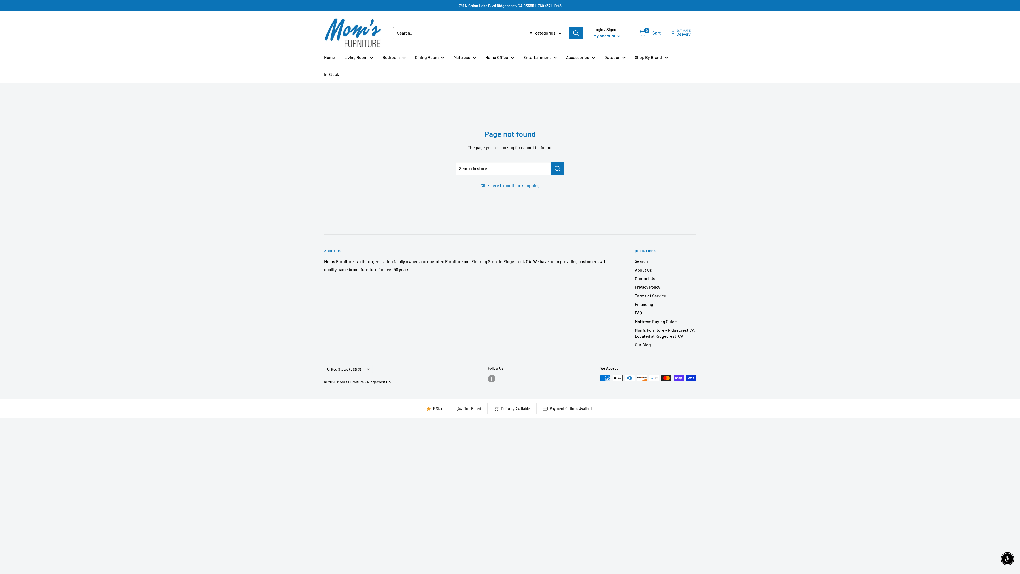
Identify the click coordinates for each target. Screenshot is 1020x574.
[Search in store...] (557, 168)
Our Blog (643, 344)
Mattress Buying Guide (656, 321)
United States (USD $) (344, 369)
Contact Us (645, 278)
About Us (643, 269)
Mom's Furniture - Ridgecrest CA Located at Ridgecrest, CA (665, 332)
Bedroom (391, 57)
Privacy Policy (647, 286)
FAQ (638, 312)
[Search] (576, 33)
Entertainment (537, 57)
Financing (644, 304)
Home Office (496, 57)
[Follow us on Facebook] (491, 378)
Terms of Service (650, 295)
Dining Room (427, 57)
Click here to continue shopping (510, 185)
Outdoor (612, 57)
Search (641, 261)
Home (329, 57)
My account (604, 35)
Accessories (577, 57)
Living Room (355, 57)
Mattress (462, 57)
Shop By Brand (648, 57)
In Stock (331, 74)
